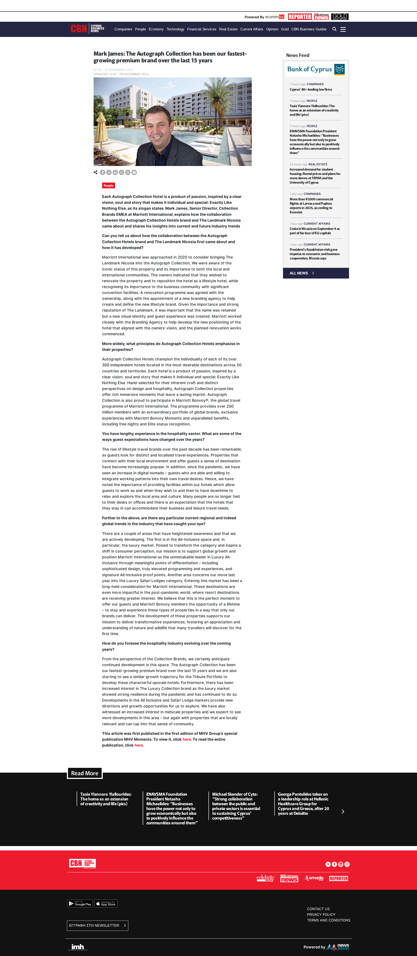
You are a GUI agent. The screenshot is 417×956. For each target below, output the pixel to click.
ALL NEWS (299, 273)
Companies (315, 84)
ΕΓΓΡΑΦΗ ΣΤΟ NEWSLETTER (94, 925)
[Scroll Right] (342, 812)
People (108, 185)
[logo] (88, 29)
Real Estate (318, 164)
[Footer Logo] (82, 863)
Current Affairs (317, 223)
